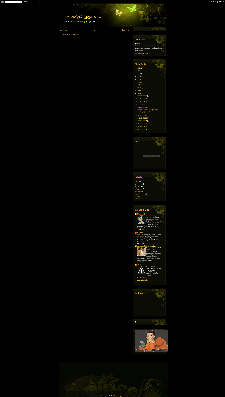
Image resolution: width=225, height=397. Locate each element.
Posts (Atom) (75, 34)
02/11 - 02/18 (142, 124)
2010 (138, 85)
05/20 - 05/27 (142, 115)
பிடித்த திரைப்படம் (140, 194)
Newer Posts (63, 30)
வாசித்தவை (138, 199)
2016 (138, 76)
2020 (138, 71)
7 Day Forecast (150, 266)
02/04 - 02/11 (142, 126)
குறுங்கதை (138, 191)
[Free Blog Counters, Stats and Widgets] (136, 323)
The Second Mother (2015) (153, 248)
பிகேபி (139, 265)
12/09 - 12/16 (142, 99)
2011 (138, 82)
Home (94, 30)
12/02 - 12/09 (142, 101)
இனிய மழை (138, 184)
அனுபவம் (137, 181)
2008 (138, 90)
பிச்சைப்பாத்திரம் (141, 214)
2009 (138, 88)
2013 (138, 79)
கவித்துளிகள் (138, 189)
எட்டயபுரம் (140, 232)
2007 (138, 93)
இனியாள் (139, 43)
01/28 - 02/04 (142, 129)
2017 (138, 74)
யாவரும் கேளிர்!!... (142, 280)
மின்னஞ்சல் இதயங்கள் (83, 16)
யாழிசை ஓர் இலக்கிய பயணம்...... (146, 246)
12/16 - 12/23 (142, 96)
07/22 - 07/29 (142, 107)
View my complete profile (141, 53)
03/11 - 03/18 (142, 118)
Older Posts (125, 30)
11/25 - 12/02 (142, 104)
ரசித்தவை (137, 196)
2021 (138, 68)
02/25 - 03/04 (142, 121)
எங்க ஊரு (138, 186)
